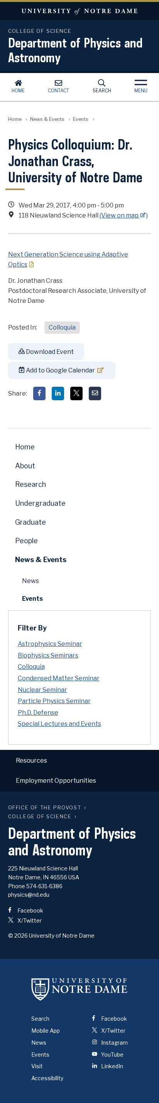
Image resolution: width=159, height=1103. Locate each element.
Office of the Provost (44, 808)
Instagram (114, 1042)
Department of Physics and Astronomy (75, 50)
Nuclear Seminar (42, 689)
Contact (58, 90)
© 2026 (18, 935)
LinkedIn (111, 1066)
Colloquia (62, 327)
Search (102, 90)
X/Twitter (29, 920)
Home (18, 90)
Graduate (30, 522)
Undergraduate (40, 503)
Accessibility (47, 1078)
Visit (37, 1066)
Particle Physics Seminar (54, 701)
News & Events (47, 119)
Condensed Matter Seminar (59, 678)
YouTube (111, 1054)
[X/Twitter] (76, 393)
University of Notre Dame (79, 11)
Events (80, 119)
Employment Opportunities (56, 780)
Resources (31, 760)
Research (30, 484)
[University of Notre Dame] (79, 989)
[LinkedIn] (58, 393)
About (25, 466)
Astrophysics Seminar (50, 644)
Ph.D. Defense (38, 712)
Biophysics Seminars (48, 655)
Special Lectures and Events (59, 723)
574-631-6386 (44, 886)
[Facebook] (39, 393)
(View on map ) (124, 215)
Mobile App (45, 1030)
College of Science (40, 816)
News (30, 581)
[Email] (95, 393)
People (26, 541)
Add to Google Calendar (60, 370)
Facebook (29, 910)
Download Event (49, 351)
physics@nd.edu (28, 894)
